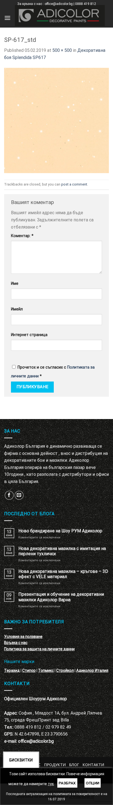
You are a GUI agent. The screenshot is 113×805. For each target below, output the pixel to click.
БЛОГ (74, 764)
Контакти (93, 764)
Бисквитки (21, 760)
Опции (92, 783)
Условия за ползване (23, 636)
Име (14, 283)
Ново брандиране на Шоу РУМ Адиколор (60, 530)
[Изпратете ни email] (19, 495)
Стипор (29, 670)
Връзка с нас (15, 642)
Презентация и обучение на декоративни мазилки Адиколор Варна (61, 597)
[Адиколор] (60, 15)
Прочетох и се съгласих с (53, 372)
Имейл (17, 309)
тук (51, 784)
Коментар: (22, 236)
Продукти (55, 764)
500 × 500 (62, 50)
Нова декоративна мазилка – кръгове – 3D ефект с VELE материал (63, 574)
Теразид (12, 670)
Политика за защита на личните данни (39, 649)
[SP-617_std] (56, 120)
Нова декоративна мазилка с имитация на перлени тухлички (62, 551)
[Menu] (7, 18)
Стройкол (65, 670)
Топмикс (46, 670)
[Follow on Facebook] (9, 495)
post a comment (74, 184)
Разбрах (67, 783)
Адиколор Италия (92, 670)
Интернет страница (29, 334)
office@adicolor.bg (36, 741)
